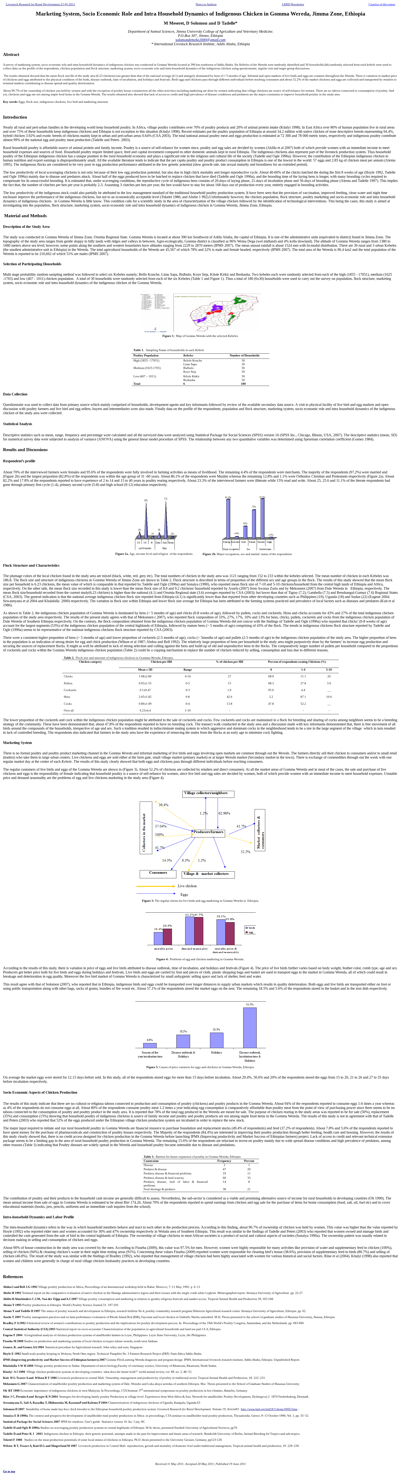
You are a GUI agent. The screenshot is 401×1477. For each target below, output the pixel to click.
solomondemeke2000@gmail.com (200, 40)
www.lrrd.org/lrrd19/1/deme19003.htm (273, 1409)
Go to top (9, 1471)
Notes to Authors (206, 4)
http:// (245, 1409)
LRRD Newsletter (293, 4)
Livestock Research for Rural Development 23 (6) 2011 (40, 4)
